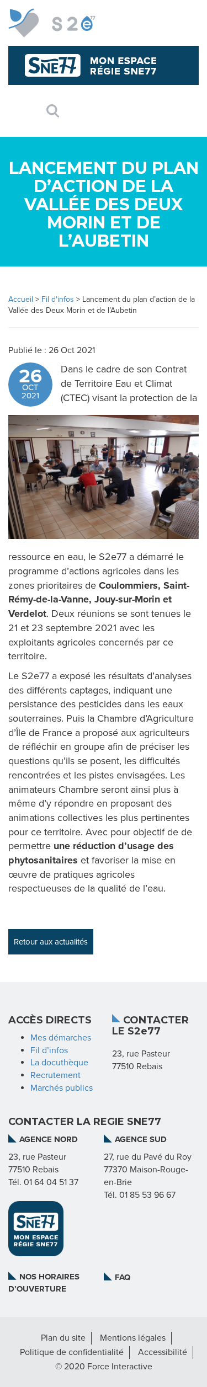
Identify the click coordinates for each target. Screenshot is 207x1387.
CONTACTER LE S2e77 (150, 1026)
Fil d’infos (49, 1050)
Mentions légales (133, 1337)
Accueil (20, 299)
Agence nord (48, 1139)
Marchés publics (61, 1087)
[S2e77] (51, 23)
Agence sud (141, 1139)
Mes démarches (60, 1037)
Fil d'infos (57, 299)
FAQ (122, 1277)
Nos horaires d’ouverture (43, 1282)
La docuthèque (59, 1062)
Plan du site (63, 1337)
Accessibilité (162, 1352)
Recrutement (55, 1075)
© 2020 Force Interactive (103, 1366)
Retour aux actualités (51, 942)
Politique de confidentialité (72, 1352)
